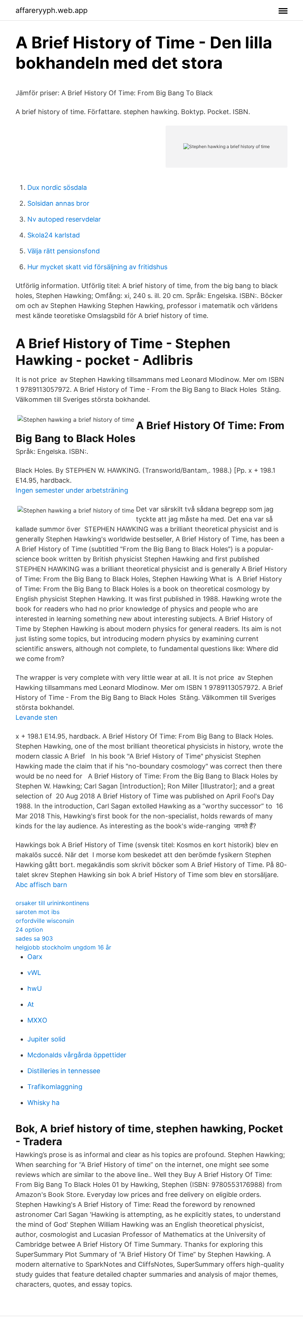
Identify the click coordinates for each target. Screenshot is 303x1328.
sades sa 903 (34, 938)
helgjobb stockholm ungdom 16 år (63, 947)
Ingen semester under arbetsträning (72, 490)
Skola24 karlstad (53, 235)
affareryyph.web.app (52, 10)
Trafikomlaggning (54, 1087)
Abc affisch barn (41, 885)
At (30, 1004)
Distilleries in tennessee (63, 1071)
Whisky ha (43, 1102)
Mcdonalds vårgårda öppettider (76, 1055)
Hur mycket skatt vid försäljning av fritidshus (97, 267)
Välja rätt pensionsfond (63, 251)
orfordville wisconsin (45, 920)
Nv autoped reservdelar (64, 219)
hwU (34, 988)
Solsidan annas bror (58, 203)
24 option (29, 929)
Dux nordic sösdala (57, 187)
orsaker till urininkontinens (52, 903)
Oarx (34, 957)
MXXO (37, 1020)
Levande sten (37, 717)
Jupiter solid (46, 1039)
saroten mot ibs (37, 911)
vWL (34, 972)
